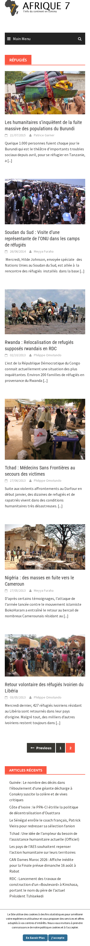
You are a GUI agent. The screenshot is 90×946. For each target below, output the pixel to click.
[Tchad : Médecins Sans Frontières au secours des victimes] (45, 428)
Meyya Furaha (44, 251)
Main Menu (21, 38)
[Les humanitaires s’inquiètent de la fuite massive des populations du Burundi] (45, 92)
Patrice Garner (44, 135)
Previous (44, 747)
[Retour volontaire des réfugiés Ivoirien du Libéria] (45, 654)
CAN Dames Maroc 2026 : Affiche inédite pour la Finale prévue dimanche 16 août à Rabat (42, 865)
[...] (9, 160)
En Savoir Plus (35, 937)
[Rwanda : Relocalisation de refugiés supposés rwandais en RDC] (45, 311)
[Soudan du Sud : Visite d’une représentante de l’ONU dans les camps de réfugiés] (45, 201)
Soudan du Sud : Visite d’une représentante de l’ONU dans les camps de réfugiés (42, 238)
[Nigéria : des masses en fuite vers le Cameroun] (45, 546)
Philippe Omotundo (47, 355)
